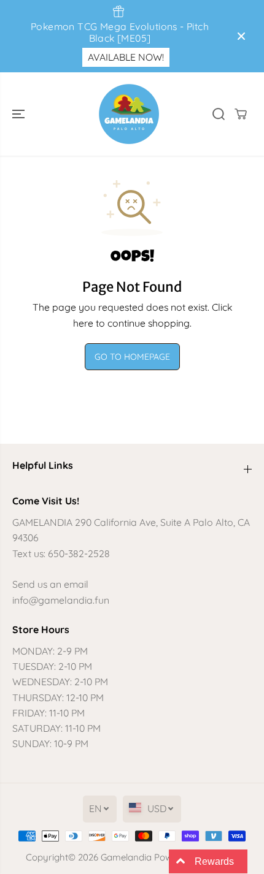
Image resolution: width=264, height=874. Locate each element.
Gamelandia (126, 857)
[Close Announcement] (241, 36)
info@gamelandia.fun (60, 600)
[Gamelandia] (129, 114)
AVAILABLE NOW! (126, 57)
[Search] (219, 114)
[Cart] (241, 114)
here (83, 323)
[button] (19, 114)
